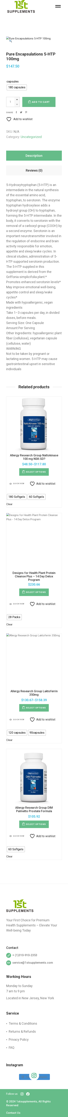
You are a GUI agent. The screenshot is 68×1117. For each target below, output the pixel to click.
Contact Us (13, 1112)
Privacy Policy (19, 1039)
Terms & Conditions (23, 1023)
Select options (36, 472)
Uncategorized (31, 137)
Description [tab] (34, 156)
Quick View (18, 483)
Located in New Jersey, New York (30, 998)
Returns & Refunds (22, 1031)
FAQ (11, 1047)
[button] (10, 41)
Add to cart (41, 102)
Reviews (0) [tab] (34, 170)
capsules (13, 81)
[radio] (17, 87)
